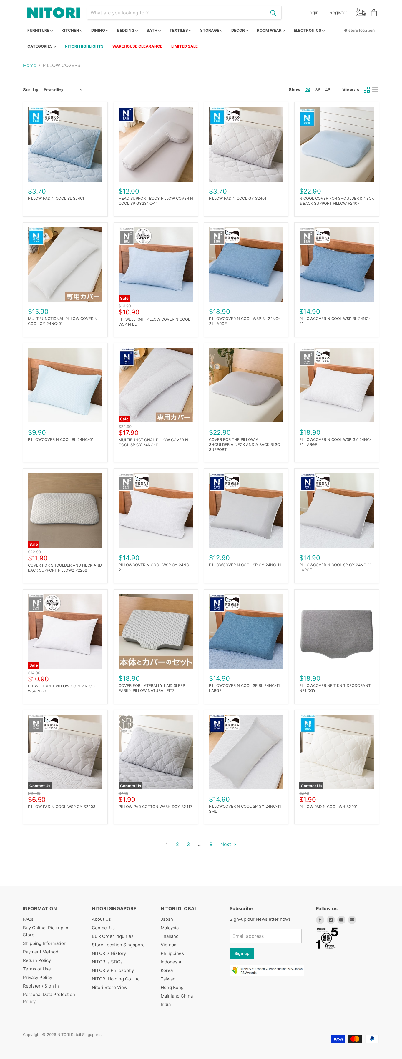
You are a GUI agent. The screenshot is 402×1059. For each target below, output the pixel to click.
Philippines (172, 953)
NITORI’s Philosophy (113, 970)
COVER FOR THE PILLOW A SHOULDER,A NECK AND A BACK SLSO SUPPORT (244, 444)
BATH (152, 30)
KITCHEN (71, 30)
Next (226, 844)
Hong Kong (172, 987)
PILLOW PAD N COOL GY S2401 (237, 198)
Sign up (242, 953)
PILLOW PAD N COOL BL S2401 (56, 198)
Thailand (170, 936)
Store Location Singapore (118, 945)
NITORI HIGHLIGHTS (84, 46)
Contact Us (103, 927)
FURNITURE (38, 30)
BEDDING (126, 30)
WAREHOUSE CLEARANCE (137, 46)
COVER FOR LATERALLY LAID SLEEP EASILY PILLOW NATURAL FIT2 (152, 688)
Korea (167, 970)
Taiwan (168, 979)
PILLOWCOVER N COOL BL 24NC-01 (61, 439)
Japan (167, 919)
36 (317, 89)
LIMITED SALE (184, 46)
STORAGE (210, 30)
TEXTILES (179, 30)
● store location (359, 30)
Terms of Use (37, 969)
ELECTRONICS (308, 30)
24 (307, 89)
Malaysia (170, 927)
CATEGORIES (40, 46)
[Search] (273, 12)
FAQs (28, 919)
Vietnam (169, 945)
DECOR (238, 30)
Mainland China (177, 996)
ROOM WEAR (270, 30)
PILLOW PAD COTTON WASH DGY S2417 (155, 806)
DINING (98, 30)
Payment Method (40, 952)
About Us (101, 919)
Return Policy (37, 960)
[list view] (375, 90)
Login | (316, 12)
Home (29, 65)
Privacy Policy (37, 977)
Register (338, 12)
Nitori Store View (109, 987)
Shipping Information (45, 943)
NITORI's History (109, 953)
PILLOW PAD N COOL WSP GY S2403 (61, 806)
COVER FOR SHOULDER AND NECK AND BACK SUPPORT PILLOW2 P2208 (65, 567)
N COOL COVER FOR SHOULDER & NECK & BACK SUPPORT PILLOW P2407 (336, 201)
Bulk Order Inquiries (113, 936)
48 (327, 89)
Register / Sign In (41, 986)
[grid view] (367, 90)
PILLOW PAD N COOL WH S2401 (328, 806)
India (166, 1004)
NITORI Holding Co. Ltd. (116, 979)
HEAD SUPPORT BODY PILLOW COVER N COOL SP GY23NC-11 (156, 201)
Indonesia (171, 962)
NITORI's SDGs (107, 962)
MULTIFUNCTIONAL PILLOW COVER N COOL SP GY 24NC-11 (153, 442)
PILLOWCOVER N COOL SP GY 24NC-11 (245, 564)
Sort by (31, 89)
